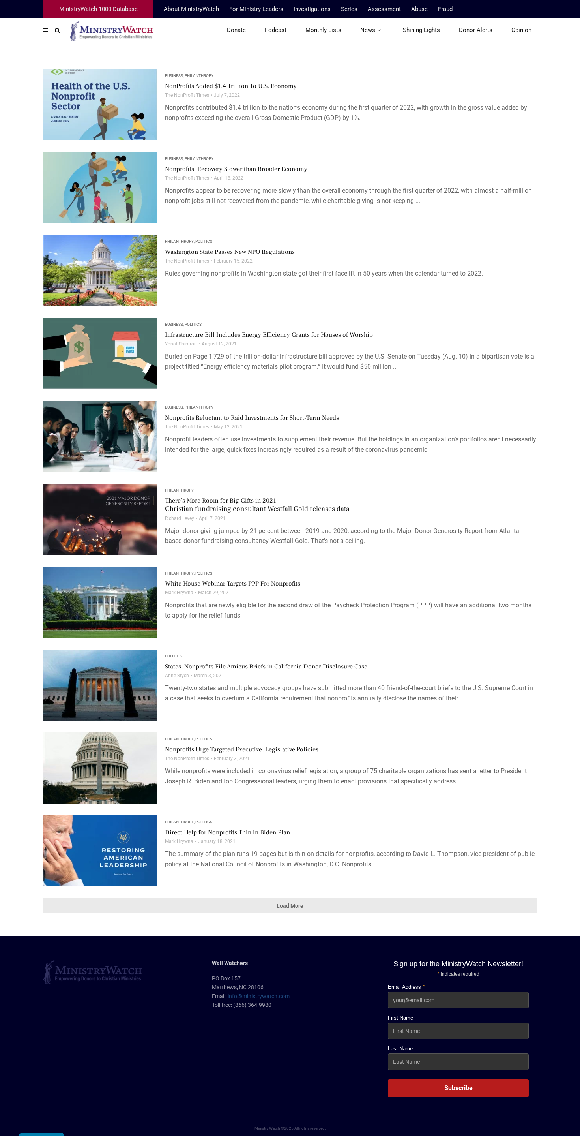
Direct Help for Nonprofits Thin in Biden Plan (227, 832)
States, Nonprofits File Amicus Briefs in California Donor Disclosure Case (266, 666)
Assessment (384, 9)
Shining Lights (421, 30)
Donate (236, 30)
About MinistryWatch (191, 9)
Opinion (521, 30)
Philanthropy (199, 75)
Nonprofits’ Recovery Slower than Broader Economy (236, 169)
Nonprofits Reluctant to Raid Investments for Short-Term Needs (252, 418)
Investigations (312, 9)
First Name (400, 1018)
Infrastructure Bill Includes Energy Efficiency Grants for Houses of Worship (269, 335)
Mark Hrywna (179, 592)
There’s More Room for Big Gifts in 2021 (257, 505)
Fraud (445, 9)
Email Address (406, 987)
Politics (203, 241)
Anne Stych (177, 675)
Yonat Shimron (181, 344)
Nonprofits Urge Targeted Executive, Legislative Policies (241, 749)
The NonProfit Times (187, 95)
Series (349, 9)
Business (174, 75)
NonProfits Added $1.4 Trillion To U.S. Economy (231, 86)
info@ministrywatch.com (259, 996)
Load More (290, 906)
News (367, 30)
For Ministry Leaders (256, 9)
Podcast (275, 30)
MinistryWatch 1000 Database (98, 9)
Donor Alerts (475, 30)
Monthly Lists (323, 30)
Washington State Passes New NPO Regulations (230, 252)
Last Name (400, 1049)
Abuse (419, 9)
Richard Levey (179, 518)
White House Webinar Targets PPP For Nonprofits (232, 584)
